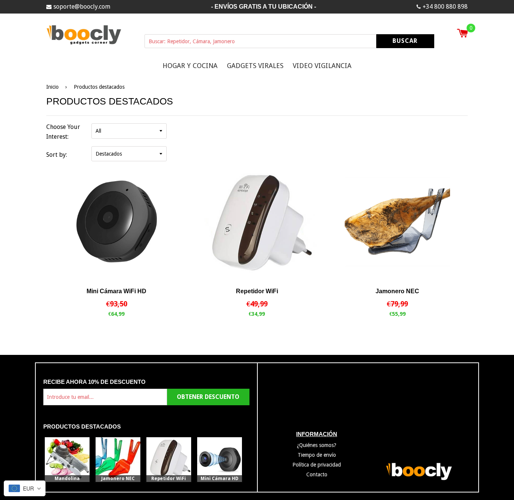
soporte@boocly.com (81, 6)
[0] (462, 34)
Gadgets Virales (255, 66)
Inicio (52, 86)
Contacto (316, 474)
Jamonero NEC (397, 291)
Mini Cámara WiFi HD (116, 291)
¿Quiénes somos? (316, 445)
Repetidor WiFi (257, 291)
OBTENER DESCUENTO (208, 396)
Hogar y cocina (190, 66)
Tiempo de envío (317, 455)
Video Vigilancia (322, 66)
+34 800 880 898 (445, 6)
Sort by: (56, 154)
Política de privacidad (316, 465)
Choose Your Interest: (63, 131)
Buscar (405, 40)
